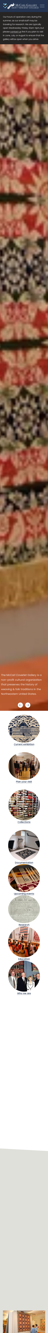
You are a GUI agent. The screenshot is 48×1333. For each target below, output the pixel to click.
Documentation (24, 862)
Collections (24, 822)
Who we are (24, 993)
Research (24, 924)
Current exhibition (24, 744)
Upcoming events (24, 893)
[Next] (28, 705)
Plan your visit (24, 781)
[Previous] (20, 705)
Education (24, 959)
